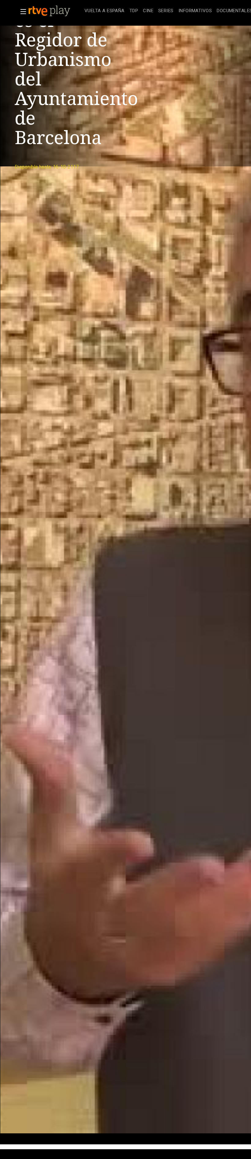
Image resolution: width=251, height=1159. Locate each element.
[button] (21, 11)
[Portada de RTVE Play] (50, 11)
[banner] (55, 11)
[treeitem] (104, 11)
